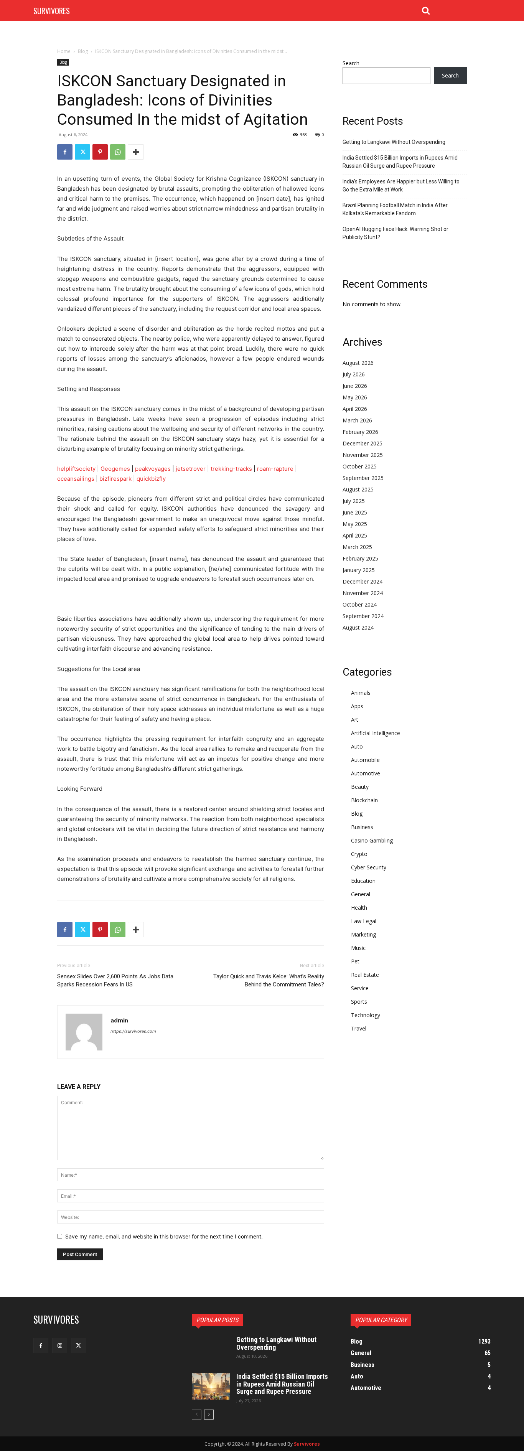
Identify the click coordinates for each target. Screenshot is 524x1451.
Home (64, 51)
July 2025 (354, 501)
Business (362, 827)
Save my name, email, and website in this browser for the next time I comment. (164, 1236)
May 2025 (355, 524)
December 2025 (362, 443)
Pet (355, 961)
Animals (361, 692)
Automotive (365, 773)
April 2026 (355, 408)
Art (354, 719)
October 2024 (360, 604)
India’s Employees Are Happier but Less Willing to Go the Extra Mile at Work (401, 185)
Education (363, 880)
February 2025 (360, 558)
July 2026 (354, 374)
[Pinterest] (100, 152)
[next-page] (209, 1415)
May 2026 (355, 397)
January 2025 (359, 570)
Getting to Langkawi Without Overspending (394, 142)
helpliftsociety (76, 468)
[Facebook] (65, 152)
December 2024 (362, 581)
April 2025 (355, 535)
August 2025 (358, 489)
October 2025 (360, 466)
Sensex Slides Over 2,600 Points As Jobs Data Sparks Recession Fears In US (115, 980)
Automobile (365, 759)
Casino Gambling (372, 840)
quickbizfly (151, 478)
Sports (359, 1001)
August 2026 (358, 362)
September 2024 (363, 616)
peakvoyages (153, 468)
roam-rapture (275, 468)
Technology (365, 1015)
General (360, 894)
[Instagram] (59, 1345)
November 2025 (363, 454)
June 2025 (355, 512)
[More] (136, 152)
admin (119, 1020)
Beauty (360, 786)
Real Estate (365, 974)
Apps (357, 706)
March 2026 (357, 420)
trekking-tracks (231, 468)
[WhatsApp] (117, 152)
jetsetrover (191, 468)
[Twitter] (82, 152)
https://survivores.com (133, 1031)
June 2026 (355, 385)
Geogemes (115, 468)
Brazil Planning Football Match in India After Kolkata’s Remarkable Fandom (395, 209)
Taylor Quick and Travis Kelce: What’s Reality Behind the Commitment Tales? (268, 980)
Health (359, 907)
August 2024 (358, 627)
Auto (357, 746)
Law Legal (363, 921)
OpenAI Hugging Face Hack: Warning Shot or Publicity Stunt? (395, 233)
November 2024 (363, 593)
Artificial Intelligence (375, 733)
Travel (358, 1028)
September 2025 (363, 477)
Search (351, 63)
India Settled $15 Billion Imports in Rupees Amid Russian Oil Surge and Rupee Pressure (400, 162)
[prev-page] (196, 1415)
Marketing (363, 934)
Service (360, 988)
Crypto (359, 853)
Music (358, 947)
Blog (83, 51)
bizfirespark (115, 478)
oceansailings (75, 478)
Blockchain (364, 800)
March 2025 (357, 547)
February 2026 (360, 431)
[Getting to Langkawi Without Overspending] (211, 1349)
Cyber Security (368, 867)
